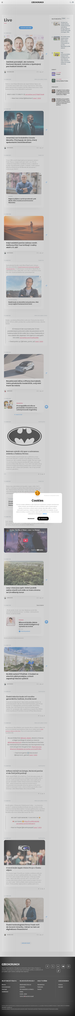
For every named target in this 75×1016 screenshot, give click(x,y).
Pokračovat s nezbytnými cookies (51, 495)
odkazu (45, 513)
